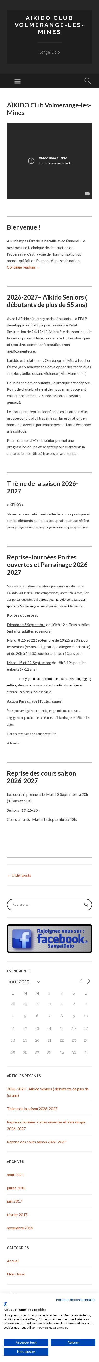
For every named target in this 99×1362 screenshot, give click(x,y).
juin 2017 (14, 1201)
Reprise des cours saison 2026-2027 (41, 777)
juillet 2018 (16, 1188)
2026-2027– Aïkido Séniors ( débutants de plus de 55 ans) (47, 300)
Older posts (19, 875)
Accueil (13, 1260)
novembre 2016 (20, 1227)
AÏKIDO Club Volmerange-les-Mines (49, 108)
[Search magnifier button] (86, 904)
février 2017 (17, 1214)
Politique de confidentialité (75, 1300)
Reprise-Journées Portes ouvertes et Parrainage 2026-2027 (48, 564)
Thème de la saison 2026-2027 (42, 487)
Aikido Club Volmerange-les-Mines (50, 24)
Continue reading (23, 267)
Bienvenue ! (24, 227)
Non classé (16, 1274)
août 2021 (15, 1174)
